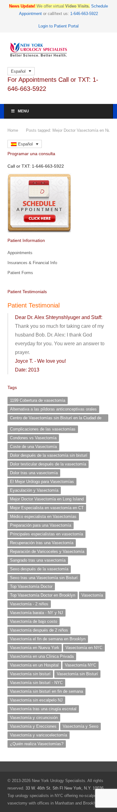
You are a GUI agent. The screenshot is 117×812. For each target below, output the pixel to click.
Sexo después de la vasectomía (39, 569)
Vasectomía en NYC (84, 647)
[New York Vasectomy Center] (58, 50)
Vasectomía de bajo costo (33, 621)
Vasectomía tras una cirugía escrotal (43, 708)
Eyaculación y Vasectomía (34, 490)
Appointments (19, 252)
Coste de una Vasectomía (33, 446)
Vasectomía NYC (80, 665)
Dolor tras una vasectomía (34, 472)
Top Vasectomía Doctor (31, 586)
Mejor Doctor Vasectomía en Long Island (47, 499)
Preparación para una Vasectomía (40, 525)
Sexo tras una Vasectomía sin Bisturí (44, 577)
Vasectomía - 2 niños (29, 604)
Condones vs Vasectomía (33, 438)
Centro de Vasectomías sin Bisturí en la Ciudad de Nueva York (55, 419)
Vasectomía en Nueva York (34, 647)
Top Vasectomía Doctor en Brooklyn (42, 595)
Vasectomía (92, 595)
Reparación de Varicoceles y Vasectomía (47, 551)
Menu (23, 111)
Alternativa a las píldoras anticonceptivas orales (53, 409)
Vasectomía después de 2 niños (39, 630)
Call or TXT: (35, 166)
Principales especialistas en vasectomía (46, 534)
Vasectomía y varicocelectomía (38, 735)
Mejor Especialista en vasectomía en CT (47, 507)
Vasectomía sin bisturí (30, 674)
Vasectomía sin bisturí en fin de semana (46, 691)
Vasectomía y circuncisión (34, 717)
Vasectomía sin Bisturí (77, 674)
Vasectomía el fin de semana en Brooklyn (47, 639)
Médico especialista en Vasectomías (43, 516)
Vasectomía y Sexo (80, 726)
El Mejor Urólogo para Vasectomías (42, 481)
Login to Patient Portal (58, 26)
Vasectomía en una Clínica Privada (42, 656)
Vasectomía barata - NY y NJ (36, 612)
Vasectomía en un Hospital (34, 665)
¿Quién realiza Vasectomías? (36, 743)
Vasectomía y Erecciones (33, 726)
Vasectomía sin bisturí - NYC (36, 682)
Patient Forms (20, 272)
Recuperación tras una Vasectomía (41, 542)
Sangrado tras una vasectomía (38, 560)
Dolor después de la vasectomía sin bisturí (48, 455)
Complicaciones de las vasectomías (43, 429)
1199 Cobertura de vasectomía (37, 400)
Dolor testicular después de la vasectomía (48, 464)
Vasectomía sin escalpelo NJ (36, 700)
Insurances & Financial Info (32, 262)
